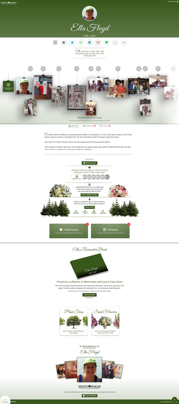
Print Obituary (90, 163)
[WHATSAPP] (81, 42)
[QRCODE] (55, 42)
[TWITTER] (72, 42)
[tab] (74, 126)
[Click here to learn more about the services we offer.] (89, 387)
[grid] (89, 94)
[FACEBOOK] (64, 42)
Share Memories (90, 396)
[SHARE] (115, 42)
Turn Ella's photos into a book (89, 118)
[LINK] (124, 42)
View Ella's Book (89, 295)
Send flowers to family (89, 195)
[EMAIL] (98, 42)
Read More (89, 159)
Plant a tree (89, 207)
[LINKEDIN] (89, 42)
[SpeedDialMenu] (174, 399)
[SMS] (106, 42)
